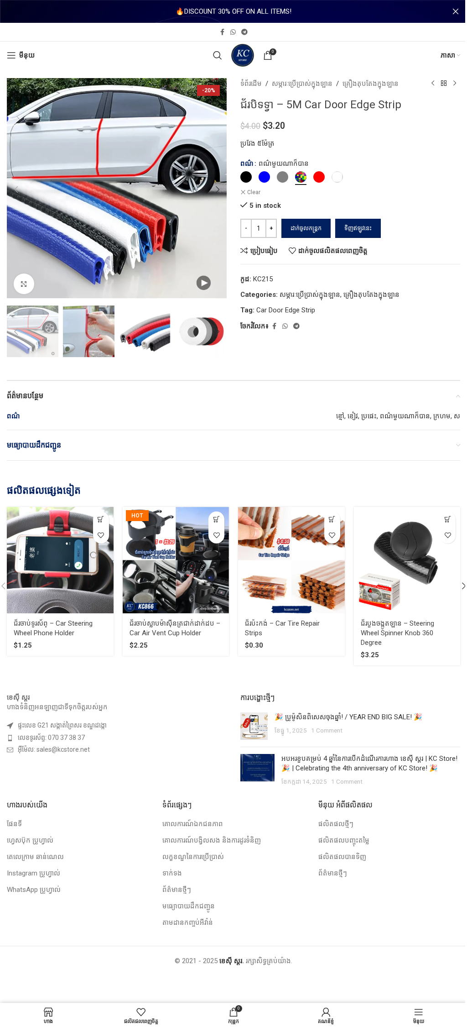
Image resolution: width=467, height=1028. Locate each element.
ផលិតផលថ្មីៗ (335, 824)
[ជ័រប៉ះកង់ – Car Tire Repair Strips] (291, 560)
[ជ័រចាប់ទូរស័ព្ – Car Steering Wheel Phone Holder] (60, 560)
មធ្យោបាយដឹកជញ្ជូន (188, 906)
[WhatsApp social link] (233, 32)
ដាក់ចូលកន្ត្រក (306, 228)
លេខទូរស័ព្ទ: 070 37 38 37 (51, 737)
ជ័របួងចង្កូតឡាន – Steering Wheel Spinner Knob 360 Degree (397, 633)
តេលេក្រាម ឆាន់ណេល (35, 857)
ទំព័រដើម (251, 83)
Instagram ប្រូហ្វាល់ (33, 873)
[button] (16, 189)
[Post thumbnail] (254, 726)
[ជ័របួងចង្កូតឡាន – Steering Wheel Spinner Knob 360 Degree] (407, 560)
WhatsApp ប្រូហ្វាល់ (34, 890)
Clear (253, 192)
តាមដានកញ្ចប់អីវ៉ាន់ (187, 922)
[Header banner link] (233, 11)
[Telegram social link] (244, 32)
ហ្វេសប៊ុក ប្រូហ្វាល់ (30, 840)
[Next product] (454, 83)
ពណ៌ (247, 163)
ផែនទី (14, 824)
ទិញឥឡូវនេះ (358, 228)
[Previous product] (432, 83)
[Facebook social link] (222, 32)
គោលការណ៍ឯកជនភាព (192, 824)
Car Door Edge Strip (285, 310)
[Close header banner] (455, 11)
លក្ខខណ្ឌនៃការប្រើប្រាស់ (193, 857)
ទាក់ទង (172, 873)
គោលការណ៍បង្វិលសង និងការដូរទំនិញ (211, 840)
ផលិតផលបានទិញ (342, 857)
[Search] (217, 55)
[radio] (246, 177)
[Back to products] (443, 83)
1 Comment (326, 730)
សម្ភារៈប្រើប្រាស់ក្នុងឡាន (302, 83)
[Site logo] (242, 55)
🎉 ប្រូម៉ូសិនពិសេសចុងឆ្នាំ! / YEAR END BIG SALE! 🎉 (348, 717)
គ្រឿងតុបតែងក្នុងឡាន (370, 83)
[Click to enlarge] (24, 284)
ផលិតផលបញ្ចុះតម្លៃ (343, 840)
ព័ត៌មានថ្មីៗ (176, 890)
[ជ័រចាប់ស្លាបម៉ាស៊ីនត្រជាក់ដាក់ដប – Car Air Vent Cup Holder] (176, 560)
